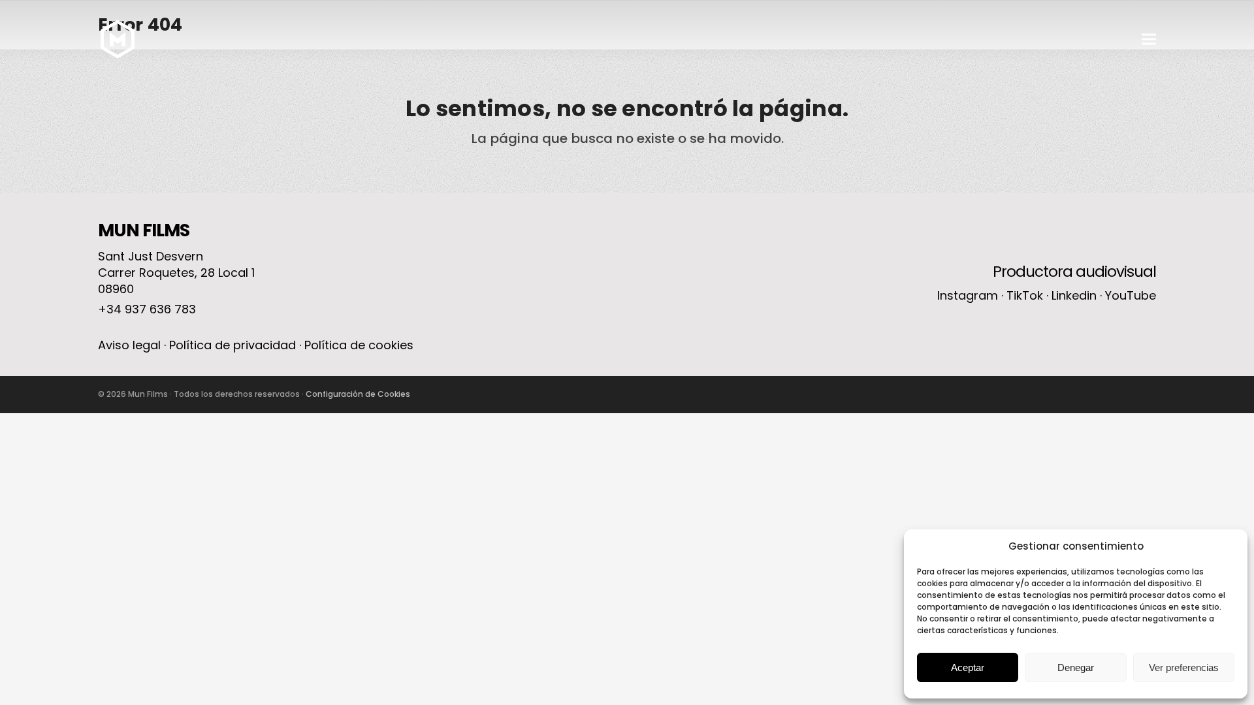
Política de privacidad (232, 345)
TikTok (1024, 295)
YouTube (1130, 295)
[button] (1149, 39)
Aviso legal (129, 345)
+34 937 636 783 (147, 309)
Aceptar (967, 667)
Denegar (1075, 667)
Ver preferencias (1184, 667)
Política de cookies (358, 345)
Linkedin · (1078, 295)
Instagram (967, 295)
